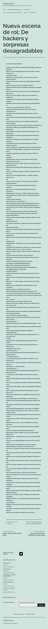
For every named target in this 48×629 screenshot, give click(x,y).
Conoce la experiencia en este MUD (12, 12)
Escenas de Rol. (38, 523)
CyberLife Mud (8, 4)
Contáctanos (32, 12)
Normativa (26, 9)
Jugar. (25, 12)
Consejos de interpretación (14, 9)
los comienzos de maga (9, 588)
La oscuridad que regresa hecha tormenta (9, 575)
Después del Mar (7, 568)
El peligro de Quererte (8, 582)
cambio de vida (6, 562)
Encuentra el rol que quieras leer (27, 602)
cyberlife (10, 523)
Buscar (41, 605)
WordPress (15, 623)
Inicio (4, 9)
